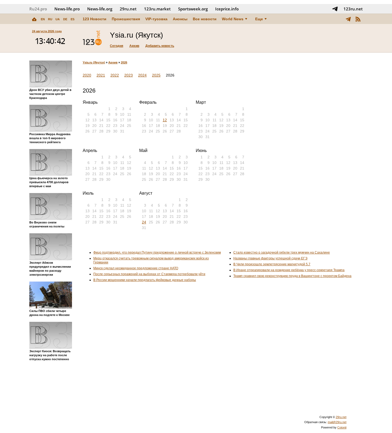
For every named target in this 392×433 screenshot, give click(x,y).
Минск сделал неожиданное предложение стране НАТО (135, 268)
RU (50, 19)
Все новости (205, 19)
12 (165, 120)
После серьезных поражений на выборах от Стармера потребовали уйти (149, 274)
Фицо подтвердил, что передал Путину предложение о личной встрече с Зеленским (157, 252)
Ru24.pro (38, 8)
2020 (87, 75)
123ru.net (353, 8)
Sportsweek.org (193, 8)
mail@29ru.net (337, 422)
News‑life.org (99, 8)
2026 (124, 62)
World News (232, 19)
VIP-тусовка (156, 19)
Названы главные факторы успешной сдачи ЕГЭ (270, 258)
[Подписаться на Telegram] (335, 9)
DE (65, 19)
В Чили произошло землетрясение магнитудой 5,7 (271, 264)
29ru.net (128, 8)
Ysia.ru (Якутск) (94, 62)
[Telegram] (348, 19)
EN (43, 19)
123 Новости (94, 19)
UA (57, 19)
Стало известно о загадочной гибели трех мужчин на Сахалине (281, 252)
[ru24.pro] (92, 38)
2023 (128, 75)
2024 (142, 75)
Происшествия (126, 19)
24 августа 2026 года (47, 31)
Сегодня (116, 46)
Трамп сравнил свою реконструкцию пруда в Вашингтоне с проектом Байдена (292, 276)
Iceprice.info (227, 8)
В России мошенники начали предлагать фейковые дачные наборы (144, 280)
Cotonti (341, 427)
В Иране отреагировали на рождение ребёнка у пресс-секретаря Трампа (289, 270)
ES (72, 19)
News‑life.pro (67, 8)
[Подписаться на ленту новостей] (358, 19)
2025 (156, 75)
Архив (134, 46)
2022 (114, 75)
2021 (101, 75)
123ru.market (157, 8)
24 (144, 222)
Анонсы (180, 19)
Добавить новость (159, 46)
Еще (259, 19)
